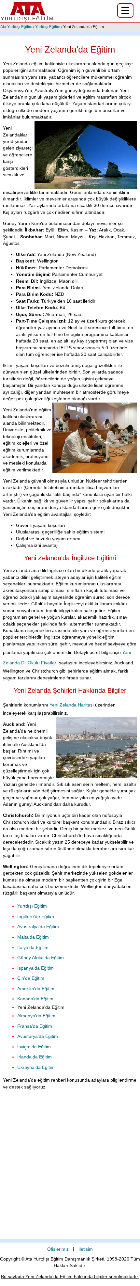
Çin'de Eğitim (30, 978)
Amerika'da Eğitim (35, 988)
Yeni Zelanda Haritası (71, 705)
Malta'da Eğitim (33, 937)
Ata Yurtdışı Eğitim (16, 26)
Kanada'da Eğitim (35, 998)
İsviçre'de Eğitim (34, 1046)
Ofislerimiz (58, 1249)
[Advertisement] (70, 1169)
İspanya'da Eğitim (35, 968)
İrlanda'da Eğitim (34, 1057)
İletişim (85, 1249)
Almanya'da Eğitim (36, 1015)
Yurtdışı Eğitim (47, 26)
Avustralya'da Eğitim (38, 926)
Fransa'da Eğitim (34, 1026)
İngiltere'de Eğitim (35, 916)
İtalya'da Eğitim (33, 947)
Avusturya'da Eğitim (37, 1036)
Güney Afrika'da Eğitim (40, 957)
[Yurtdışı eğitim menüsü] (125, 10)
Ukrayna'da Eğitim (36, 1067)
